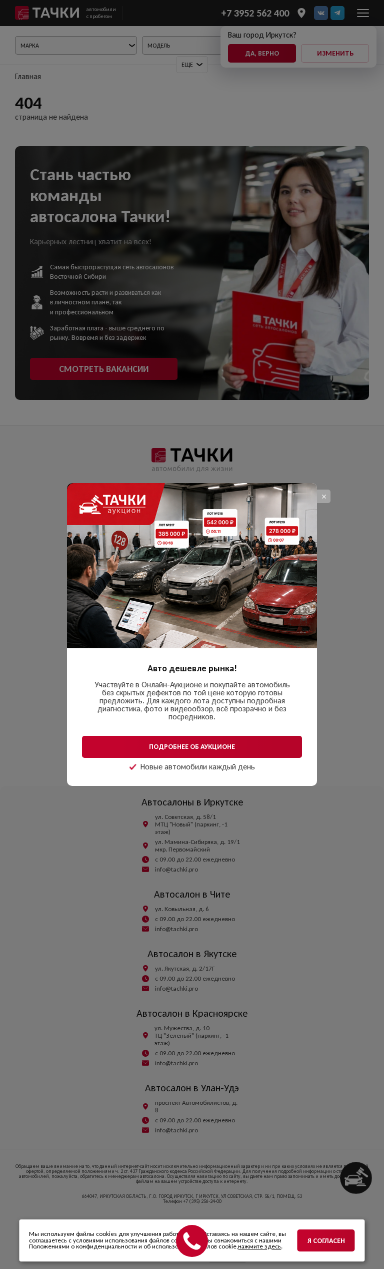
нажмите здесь (259, 1246)
